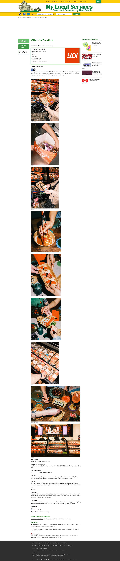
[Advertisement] (60, 28)
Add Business (43, 543)
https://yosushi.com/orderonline (46, 472)
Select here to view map (43, 512)
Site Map (46, 545)
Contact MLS (64, 543)
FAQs (33, 545)
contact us (68, 535)
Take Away (40, 66)
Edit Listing (53, 543)
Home (33, 543)
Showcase (59, 543)
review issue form (67, 529)
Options (48, 543)
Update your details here (37, 519)
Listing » (22, 46)
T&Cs (36, 545)
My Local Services (44, 548)
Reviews (51, 545)
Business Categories (68, 545)
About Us (37, 543)
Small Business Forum (58, 545)
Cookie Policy (41, 545)
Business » (23, 41)
